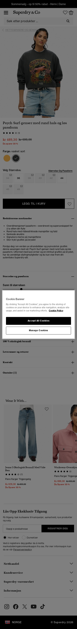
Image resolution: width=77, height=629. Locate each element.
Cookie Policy (56, 310)
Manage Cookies (38, 330)
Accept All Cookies (38, 320)
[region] (38, 314)
